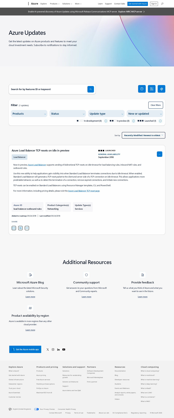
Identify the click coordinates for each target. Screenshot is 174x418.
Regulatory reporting (138, 413)
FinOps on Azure (42, 388)
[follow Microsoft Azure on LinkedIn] (58, 349)
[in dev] (106, 120)
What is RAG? (145, 401)
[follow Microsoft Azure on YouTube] (63, 349)
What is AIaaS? (146, 388)
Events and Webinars (122, 388)
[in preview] (133, 120)
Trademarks (91, 413)
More (77, 3)
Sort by (117, 135)
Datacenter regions (15, 384)
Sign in (154, 3)
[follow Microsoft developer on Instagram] (53, 349)
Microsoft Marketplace (95, 377)
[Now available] (160, 120)
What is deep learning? (149, 384)
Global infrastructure (16, 380)
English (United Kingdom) (22, 409)
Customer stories (15, 397)
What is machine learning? (150, 380)
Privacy (68, 413)
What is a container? (148, 397)
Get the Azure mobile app (27, 349)
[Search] (90, 89)
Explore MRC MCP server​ (130, 11)
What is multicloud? (148, 375)
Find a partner (92, 382)
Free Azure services (43, 380)
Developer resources (122, 380)
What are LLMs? (146, 393)
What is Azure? (14, 371)
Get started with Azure (138, 3)
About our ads (104, 413)
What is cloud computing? (150, 371)
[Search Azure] (162, 3)
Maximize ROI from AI (44, 393)
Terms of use (78, 413)
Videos (117, 399)
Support (108, 3)
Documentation (120, 371)
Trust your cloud (14, 388)
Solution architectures (70, 382)
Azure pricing (41, 375)
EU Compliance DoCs (120, 413)
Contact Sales (119, 3)
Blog (116, 375)
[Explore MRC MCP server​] (161, 89)
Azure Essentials (14, 393)
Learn (100, 3)
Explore (44, 3)
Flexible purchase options (45, 384)
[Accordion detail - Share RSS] (20, 228)
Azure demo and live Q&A (72, 390)
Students (118, 384)
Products (53, 3)
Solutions (66, 3)
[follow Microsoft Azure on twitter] (47, 349)
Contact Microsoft (55, 413)
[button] (142, 89)
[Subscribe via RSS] (152, 89)
